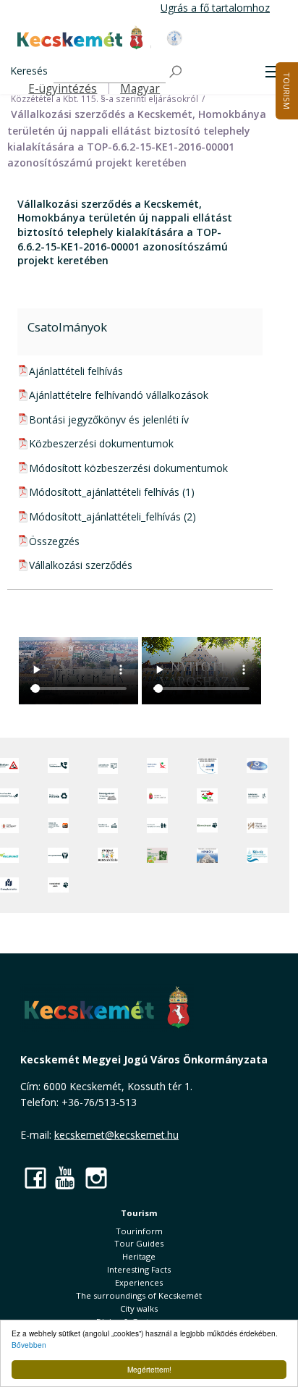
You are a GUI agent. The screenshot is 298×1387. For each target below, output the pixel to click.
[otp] (157, 855)
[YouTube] (66, 1177)
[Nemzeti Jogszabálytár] (157, 796)
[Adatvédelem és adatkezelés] (108, 765)
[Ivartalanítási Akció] (58, 885)
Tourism (139, 1212)
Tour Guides (138, 1243)
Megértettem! (149, 1369)
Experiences (139, 1282)
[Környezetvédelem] (58, 855)
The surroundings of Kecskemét (139, 1295)
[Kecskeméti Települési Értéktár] (108, 825)
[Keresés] (176, 72)
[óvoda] (108, 855)
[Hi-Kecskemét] (257, 765)
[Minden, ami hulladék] (58, 796)
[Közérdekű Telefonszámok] (58, 765)
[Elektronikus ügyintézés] (157, 765)
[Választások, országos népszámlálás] (207, 796)
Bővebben (29, 1344)
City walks (139, 1308)
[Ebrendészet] (207, 825)
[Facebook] (35, 1177)
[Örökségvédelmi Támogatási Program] (108, 796)
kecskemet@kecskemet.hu (116, 1135)
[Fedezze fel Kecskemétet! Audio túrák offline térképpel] (58, 825)
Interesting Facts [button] (139, 1269)
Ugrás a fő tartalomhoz (215, 7)
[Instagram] (96, 1177)
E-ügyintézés (62, 88)
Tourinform (139, 1231)
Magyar (140, 88)
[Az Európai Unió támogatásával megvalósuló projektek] (207, 765)
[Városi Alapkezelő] (257, 825)
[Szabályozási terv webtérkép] (257, 796)
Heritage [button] (139, 1256)
